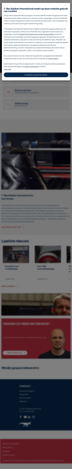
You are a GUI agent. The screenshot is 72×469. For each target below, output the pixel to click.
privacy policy (53, 58)
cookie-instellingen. (31, 66)
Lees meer (7, 69)
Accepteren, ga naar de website (36, 75)
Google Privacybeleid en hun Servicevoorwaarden (36, 34)
